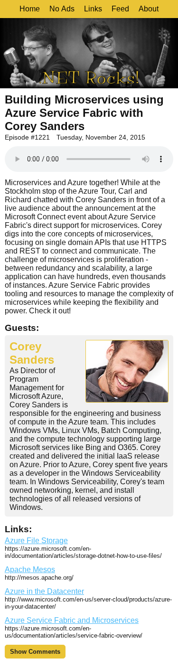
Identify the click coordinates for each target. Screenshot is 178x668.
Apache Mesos (30, 569)
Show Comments (35, 651)
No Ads (62, 9)
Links (93, 9)
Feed (120, 9)
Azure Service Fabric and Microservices (72, 620)
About (149, 9)
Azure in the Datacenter (44, 591)
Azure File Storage (36, 540)
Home (29, 9)
